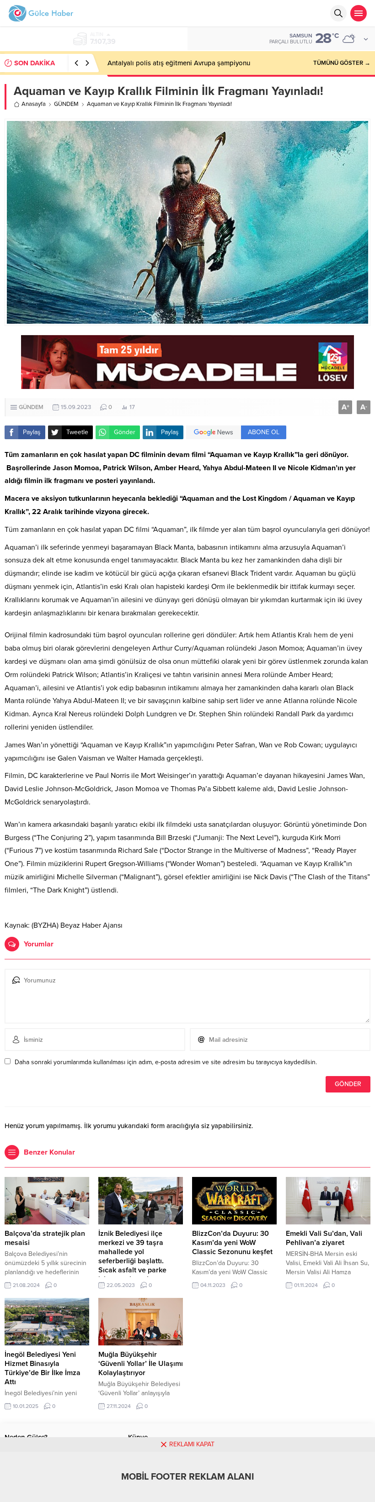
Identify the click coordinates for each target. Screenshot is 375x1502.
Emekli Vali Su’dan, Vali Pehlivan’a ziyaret (324, 1238)
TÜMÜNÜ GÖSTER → (341, 63)
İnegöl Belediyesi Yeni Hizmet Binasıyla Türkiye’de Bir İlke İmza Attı (42, 1368)
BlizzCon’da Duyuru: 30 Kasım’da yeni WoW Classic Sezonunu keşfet (232, 1242)
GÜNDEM (66, 104)
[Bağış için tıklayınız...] (187, 384)
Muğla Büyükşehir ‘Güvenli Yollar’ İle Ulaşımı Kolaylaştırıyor (140, 1363)
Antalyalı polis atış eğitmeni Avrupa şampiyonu (178, 63)
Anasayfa (33, 104)
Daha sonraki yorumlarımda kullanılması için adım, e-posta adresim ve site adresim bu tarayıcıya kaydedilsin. (166, 1062)
